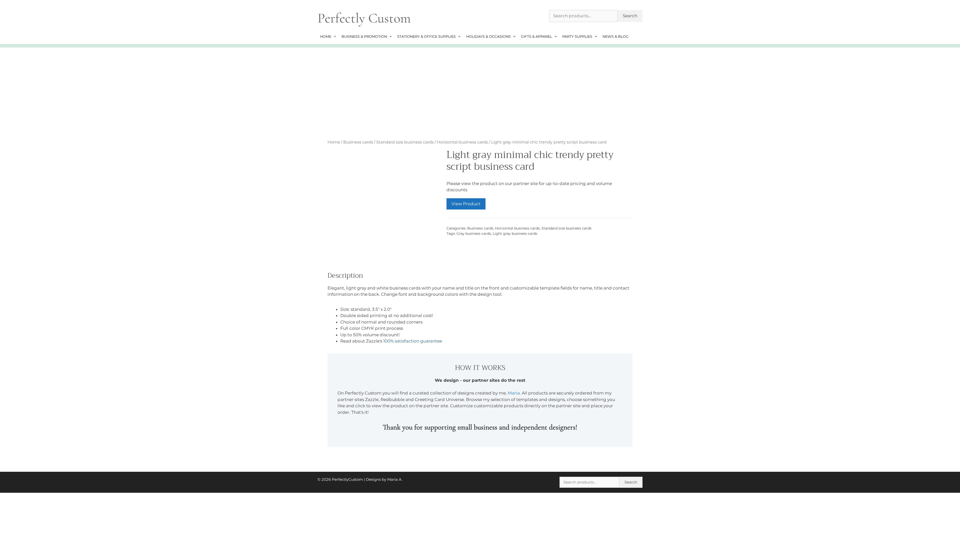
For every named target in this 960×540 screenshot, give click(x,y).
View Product (466, 203)
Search (630, 15)
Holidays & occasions (488, 36)
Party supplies (577, 36)
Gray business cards (473, 234)
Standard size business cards (405, 142)
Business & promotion (364, 36)
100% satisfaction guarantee (412, 341)
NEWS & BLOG (615, 36)
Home (325, 36)
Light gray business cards (515, 234)
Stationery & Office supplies (426, 36)
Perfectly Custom (364, 18)
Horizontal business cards (462, 142)
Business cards (358, 142)
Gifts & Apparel (536, 36)
